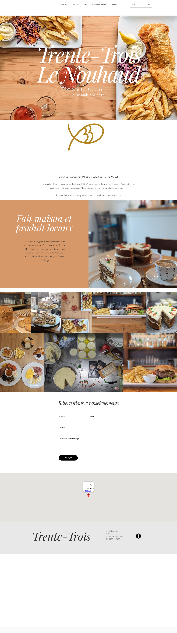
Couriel (62, 427)
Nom (92, 416)
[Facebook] (138, 536)
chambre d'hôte (91, 95)
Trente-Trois (61, 536)
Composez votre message (69, 438)
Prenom (62, 416)
